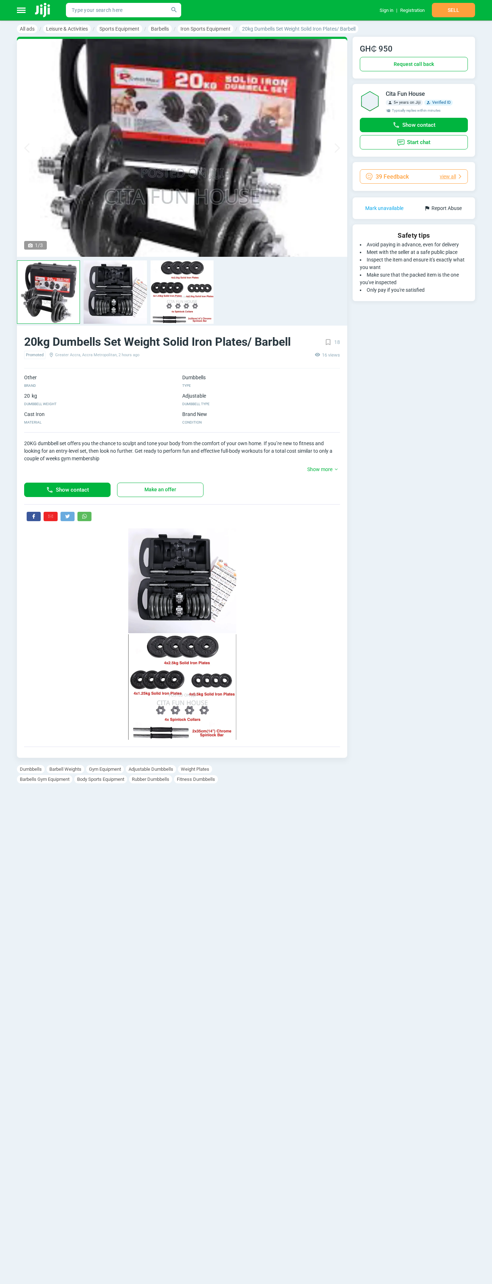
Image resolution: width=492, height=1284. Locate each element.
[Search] (174, 10)
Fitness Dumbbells (196, 779)
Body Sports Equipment (100, 779)
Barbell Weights (65, 769)
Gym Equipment (105, 769)
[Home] (43, 10)
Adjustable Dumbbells (151, 769)
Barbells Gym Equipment (45, 779)
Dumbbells (31, 769)
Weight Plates (195, 769)
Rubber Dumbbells (150, 779)
